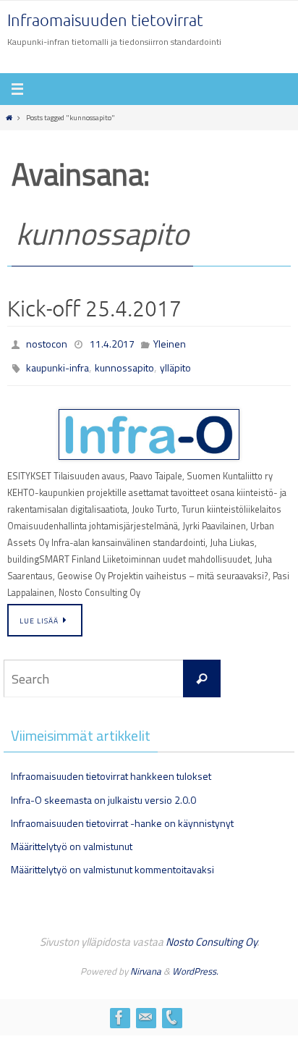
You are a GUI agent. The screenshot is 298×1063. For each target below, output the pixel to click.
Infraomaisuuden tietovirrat (105, 21)
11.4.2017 (112, 342)
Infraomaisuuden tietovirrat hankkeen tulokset (111, 769)
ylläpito (175, 363)
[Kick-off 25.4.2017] (149, 428)
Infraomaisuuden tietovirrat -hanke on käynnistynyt (122, 816)
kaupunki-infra (57, 363)
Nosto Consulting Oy (211, 935)
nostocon (46, 342)
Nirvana (145, 964)
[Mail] (145, 1010)
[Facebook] (119, 1010)
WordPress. (195, 964)
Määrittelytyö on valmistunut (71, 839)
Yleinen (169, 342)
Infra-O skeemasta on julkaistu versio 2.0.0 (103, 793)
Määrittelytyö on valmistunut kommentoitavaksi (112, 862)
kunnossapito (124, 363)
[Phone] (171, 1010)
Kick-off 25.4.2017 (94, 309)
